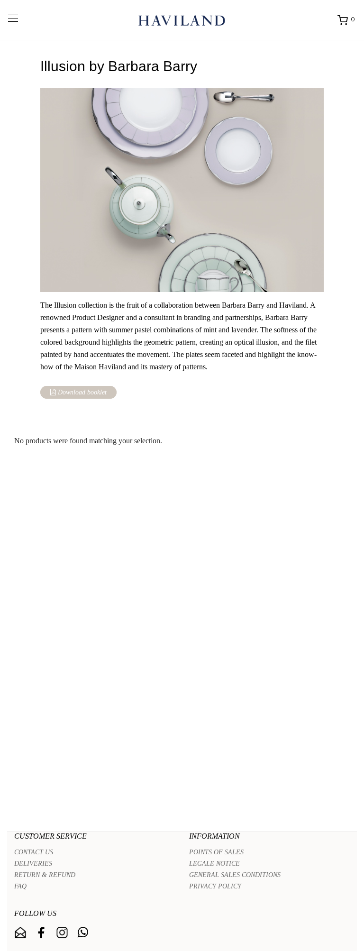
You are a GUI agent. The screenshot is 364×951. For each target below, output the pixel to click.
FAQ (20, 886)
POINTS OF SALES (216, 852)
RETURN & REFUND (44, 874)
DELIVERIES (33, 863)
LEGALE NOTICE (214, 863)
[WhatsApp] (83, 932)
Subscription (20, 932)
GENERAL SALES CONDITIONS (235, 874)
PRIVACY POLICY (215, 886)
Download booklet (81, 392)
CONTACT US (33, 852)
